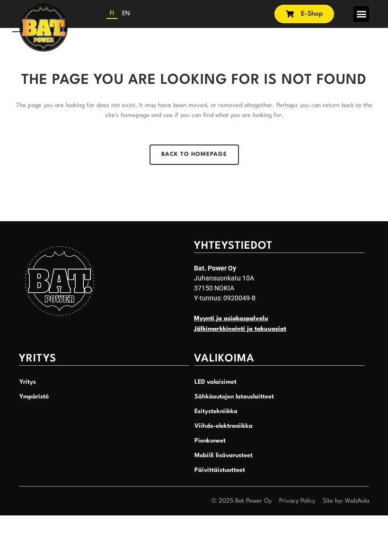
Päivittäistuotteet (219, 470)
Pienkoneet (210, 441)
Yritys (27, 382)
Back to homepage (194, 154)
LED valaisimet (215, 382)
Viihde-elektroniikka (223, 426)
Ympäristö (34, 397)
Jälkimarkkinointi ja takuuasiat (240, 329)
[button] (361, 14)
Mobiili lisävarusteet (223, 455)
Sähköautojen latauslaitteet (234, 397)
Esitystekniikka (216, 411)
